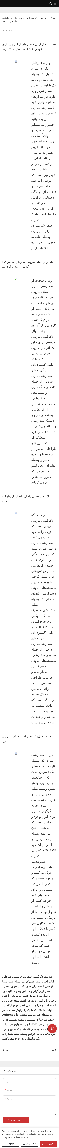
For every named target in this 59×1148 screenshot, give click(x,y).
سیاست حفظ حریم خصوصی (15, 1137)
